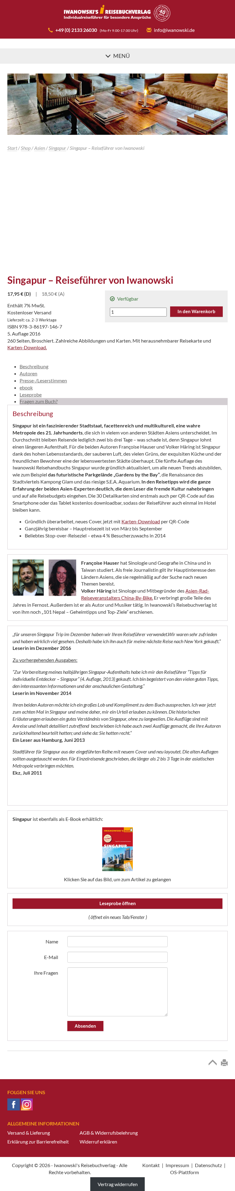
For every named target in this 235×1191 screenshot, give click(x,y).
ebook (26, 387)
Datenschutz (208, 1165)
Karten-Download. (27, 347)
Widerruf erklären (98, 1141)
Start (12, 148)
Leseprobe (31, 394)
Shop (26, 148)
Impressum (177, 1165)
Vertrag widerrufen (118, 1184)
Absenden (85, 1026)
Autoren (28, 373)
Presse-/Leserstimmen (43, 380)
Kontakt (151, 1165)
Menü (121, 55)
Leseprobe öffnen (117, 903)
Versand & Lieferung (28, 1133)
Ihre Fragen (46, 973)
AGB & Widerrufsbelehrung (109, 1133)
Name (52, 941)
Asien (39, 148)
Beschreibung (34, 366)
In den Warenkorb (196, 311)
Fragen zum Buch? (39, 401)
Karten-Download (140, 521)
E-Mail (51, 957)
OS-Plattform (184, 1172)
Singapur (57, 148)
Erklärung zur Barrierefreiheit (38, 1141)
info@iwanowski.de (174, 30)
